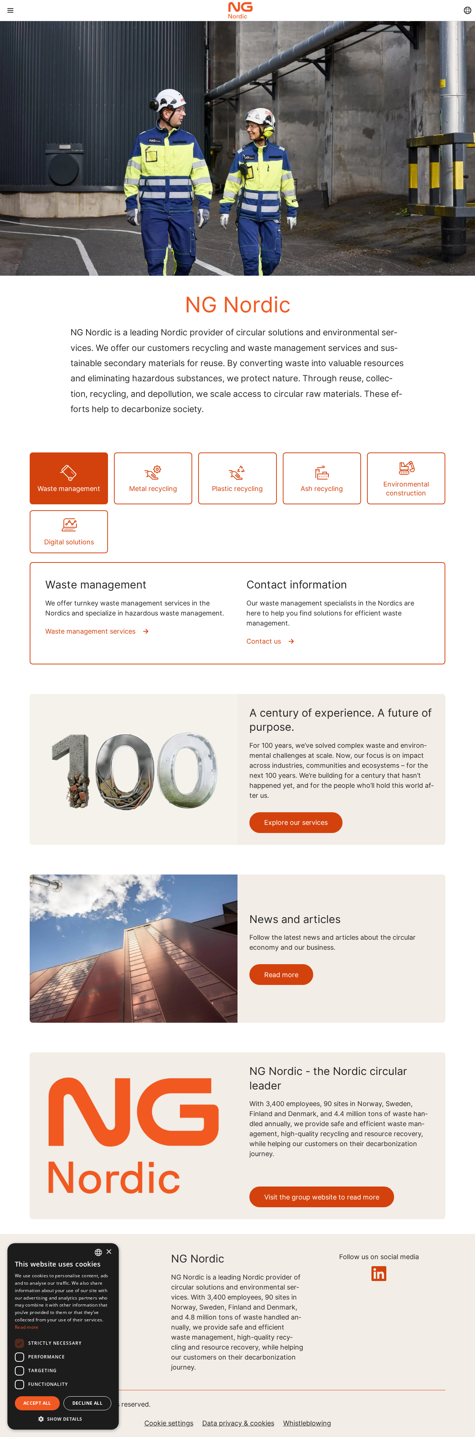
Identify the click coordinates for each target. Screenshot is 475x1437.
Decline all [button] (87, 1403)
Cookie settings (168, 1423)
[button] (63, 1418)
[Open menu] (10, 10)
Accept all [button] (37, 1403)
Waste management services (90, 631)
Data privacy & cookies (238, 1423)
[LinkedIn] (379, 1274)
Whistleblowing (307, 1423)
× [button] (108, 1252)
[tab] (69, 478)
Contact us (263, 641)
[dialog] (63, 1336)
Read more (27, 1327)
